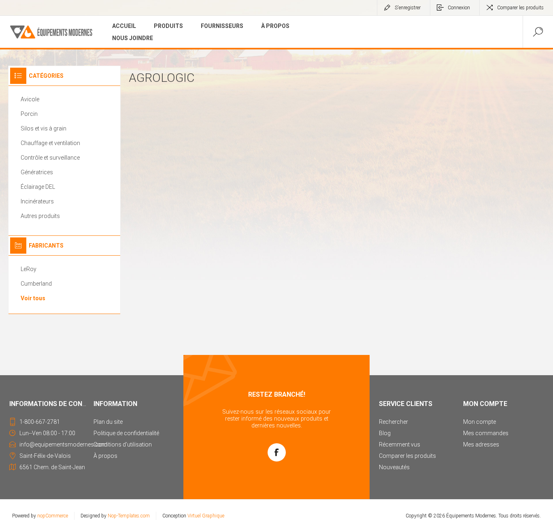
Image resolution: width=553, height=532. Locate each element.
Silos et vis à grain (43, 128)
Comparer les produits (520, 8)
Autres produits (40, 216)
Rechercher (393, 422)
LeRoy (28, 269)
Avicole (30, 99)
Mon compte (479, 422)
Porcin (29, 114)
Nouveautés (394, 467)
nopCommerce (52, 516)
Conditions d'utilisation (123, 444)
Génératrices (37, 172)
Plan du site (108, 422)
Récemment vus (399, 444)
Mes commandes (485, 433)
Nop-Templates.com (129, 516)
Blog (385, 433)
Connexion (459, 8)
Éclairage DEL (38, 187)
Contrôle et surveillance (50, 157)
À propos (105, 456)
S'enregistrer (408, 8)
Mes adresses (481, 444)
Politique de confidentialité (126, 433)
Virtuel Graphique (205, 516)
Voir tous (33, 298)
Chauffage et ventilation (50, 143)
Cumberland (36, 283)
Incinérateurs (37, 201)
